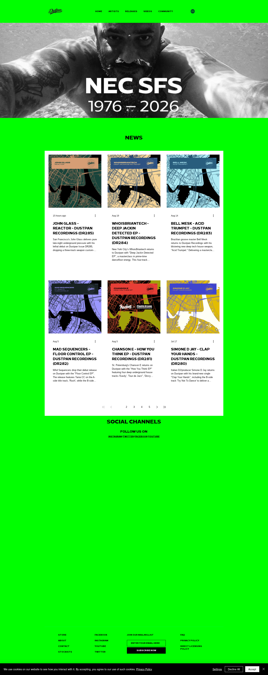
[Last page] (164, 407)
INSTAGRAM (115, 436)
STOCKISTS (65, 652)
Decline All (234, 669)
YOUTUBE (154, 436)
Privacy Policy (144, 669)
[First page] (103, 407)
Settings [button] (217, 669)
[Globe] (192, 11)
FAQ (182, 635)
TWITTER (128, 436)
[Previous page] (111, 407)
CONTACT (63, 646)
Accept (252, 669)
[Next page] (157, 407)
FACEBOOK (141, 436)
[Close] (263, 669)
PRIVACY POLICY (189, 640)
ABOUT (62, 640)
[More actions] (96, 216)
